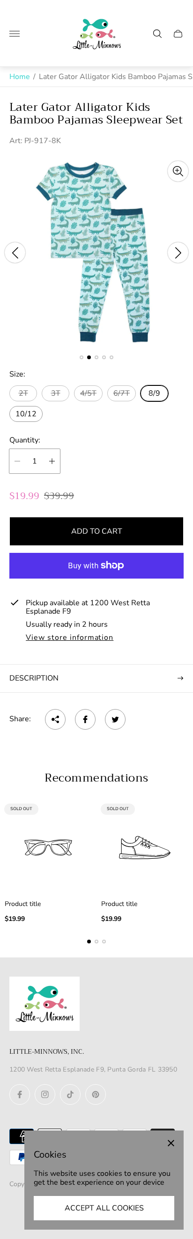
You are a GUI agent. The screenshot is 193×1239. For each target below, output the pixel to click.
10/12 (26, 414)
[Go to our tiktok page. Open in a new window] (70, 1094)
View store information (69, 638)
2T (23, 393)
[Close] (171, 1143)
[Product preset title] (48, 847)
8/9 (154, 393)
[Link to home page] (44, 1005)
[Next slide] (178, 252)
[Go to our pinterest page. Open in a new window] (95, 1094)
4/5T (88, 393)
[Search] (157, 33)
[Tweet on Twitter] (115, 719)
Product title (23, 904)
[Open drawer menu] (14, 33)
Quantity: (24, 440)
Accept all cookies (104, 1208)
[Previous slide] (15, 252)
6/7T (121, 393)
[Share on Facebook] (85, 719)
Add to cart (96, 531)
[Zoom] (178, 171)
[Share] (55, 719)
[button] (81, 357)
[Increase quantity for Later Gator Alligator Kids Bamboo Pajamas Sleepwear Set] (52, 461)
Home (19, 77)
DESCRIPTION (34, 678)
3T (55, 393)
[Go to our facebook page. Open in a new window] (19, 1094)
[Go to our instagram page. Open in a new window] (45, 1094)
